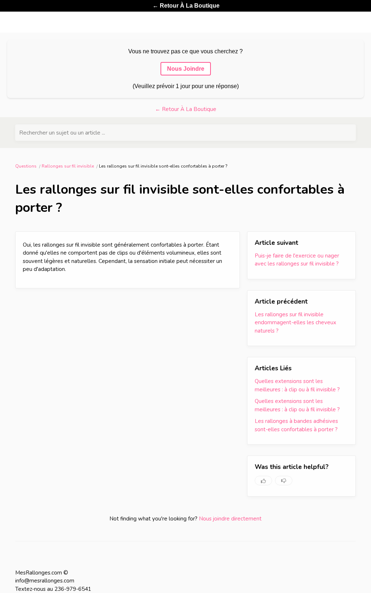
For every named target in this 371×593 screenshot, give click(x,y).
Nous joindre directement (230, 518)
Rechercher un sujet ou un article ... (62, 132)
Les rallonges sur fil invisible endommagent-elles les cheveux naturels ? (295, 322)
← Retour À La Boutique (186, 6)
